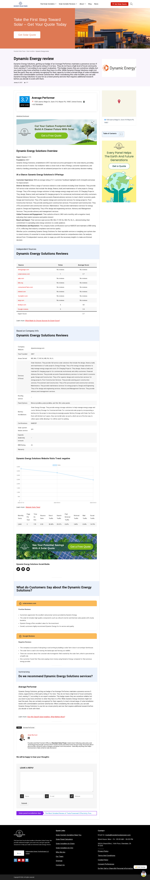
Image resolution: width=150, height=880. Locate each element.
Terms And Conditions (106, 855)
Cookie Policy (103, 860)
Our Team (59, 856)
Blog (90, 4)
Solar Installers (30, 51)
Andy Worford (32, 735)
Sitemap (59, 861)
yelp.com (21, 278)
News (96, 4)
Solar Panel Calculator (64, 839)
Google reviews (23, 309)
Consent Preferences (106, 864)
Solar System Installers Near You (68, 835)
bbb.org (20, 283)
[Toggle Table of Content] (120, 134)
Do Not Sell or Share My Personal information (115, 868)
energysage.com (23, 270)
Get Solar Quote (121, 4)
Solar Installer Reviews (67, 4)
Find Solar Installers (47, 4)
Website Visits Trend (33, 507)
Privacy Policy (103, 851)
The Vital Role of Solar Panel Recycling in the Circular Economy (67, 813)
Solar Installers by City (64, 848)
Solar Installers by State (65, 844)
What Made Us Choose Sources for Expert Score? (42, 321)
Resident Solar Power (20, 51)
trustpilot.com (23, 296)
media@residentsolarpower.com (118, 835)
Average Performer (28, 727)
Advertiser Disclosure (22, 116)
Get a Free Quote (51, 135)
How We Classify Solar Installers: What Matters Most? (46, 717)
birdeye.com (22, 305)
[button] (119, 101)
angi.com (21, 300)
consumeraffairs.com (25, 287)
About (82, 4)
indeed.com (22, 292)
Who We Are (60, 852)
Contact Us (60, 865)
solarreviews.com (24, 274)
